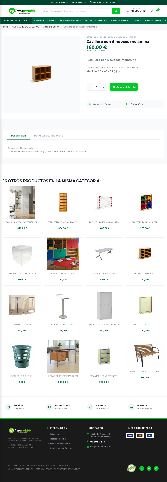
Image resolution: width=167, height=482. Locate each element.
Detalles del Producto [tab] (49, 136)
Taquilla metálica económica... (22, 222)
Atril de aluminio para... (63, 325)
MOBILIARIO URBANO (153, 20)
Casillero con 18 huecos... (145, 273)
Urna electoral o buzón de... (22, 273)
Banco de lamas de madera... (145, 372)
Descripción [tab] (18, 136)
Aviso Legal (55, 434)
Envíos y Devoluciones (60, 443)
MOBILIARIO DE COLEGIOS (95, 20)
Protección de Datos (59, 439)
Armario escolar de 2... (63, 273)
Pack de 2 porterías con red (104, 222)
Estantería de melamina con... (63, 222)
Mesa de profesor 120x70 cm (63, 376)
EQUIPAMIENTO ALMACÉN (44, 20)
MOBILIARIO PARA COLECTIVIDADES (125, 20)
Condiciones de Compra (61, 448)
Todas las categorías (18, 21)
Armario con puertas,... (145, 325)
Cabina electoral (22, 325)
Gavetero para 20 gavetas (145, 222)
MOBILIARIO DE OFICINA (69, 20)
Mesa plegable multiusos (104, 273)
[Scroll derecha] (164, 20)
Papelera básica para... (22, 376)
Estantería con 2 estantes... (104, 376)
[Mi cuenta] (152, 11)
